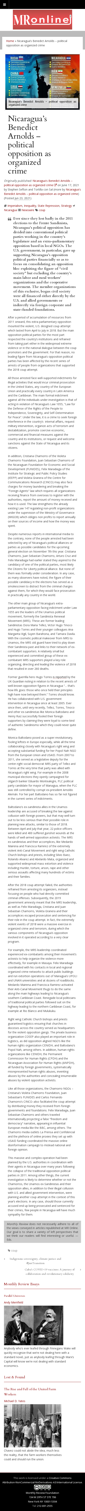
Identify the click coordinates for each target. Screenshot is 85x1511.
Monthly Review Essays (21, 1284)
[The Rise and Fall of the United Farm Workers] (32, 1425)
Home (10, 41)
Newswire (28, 210)
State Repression (49, 206)
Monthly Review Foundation (42, 1493)
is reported (60, 677)
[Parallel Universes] (33, 1325)
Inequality (30, 206)
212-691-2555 (45, 1506)
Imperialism (15, 206)
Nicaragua (10, 210)
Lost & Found (14, 1377)
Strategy (66, 206)
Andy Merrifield (13, 1302)
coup (42, 210)
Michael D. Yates (14, 1401)
